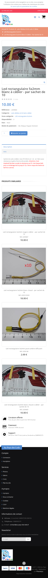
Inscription (6, 461)
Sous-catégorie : (8, 116)
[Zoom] (44, 82)
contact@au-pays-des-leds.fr (19, 525)
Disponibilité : (7, 119)
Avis (4, 152)
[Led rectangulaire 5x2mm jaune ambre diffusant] (24, 324)
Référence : (6, 110)
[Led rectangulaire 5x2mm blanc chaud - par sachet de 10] (24, 266)
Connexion (6, 458)
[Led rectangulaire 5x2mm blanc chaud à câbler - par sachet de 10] (24, 380)
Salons (5, 475)
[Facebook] (24, 563)
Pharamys (39, 571)
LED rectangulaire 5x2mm (23, 116)
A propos (6, 493)
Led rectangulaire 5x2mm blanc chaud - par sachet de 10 (24, 291)
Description (7, 147)
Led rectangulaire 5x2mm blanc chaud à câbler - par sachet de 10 (24, 406)
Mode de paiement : (9, 126)
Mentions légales (8, 508)
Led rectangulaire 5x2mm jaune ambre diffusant (24, 349)
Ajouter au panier (19, 133)
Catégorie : (6, 113)
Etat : (4, 123)
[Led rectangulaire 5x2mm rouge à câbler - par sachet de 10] (24, 207)
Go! (28, 539)
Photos (5, 472)
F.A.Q (4, 479)
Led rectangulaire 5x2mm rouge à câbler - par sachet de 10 (24, 233)
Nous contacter (8, 497)
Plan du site (7, 483)
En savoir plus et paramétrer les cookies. (24, 6)
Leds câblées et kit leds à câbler (21, 113)
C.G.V (4, 504)
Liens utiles (41, 10)
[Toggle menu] (35, 17)
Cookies (5, 501)
